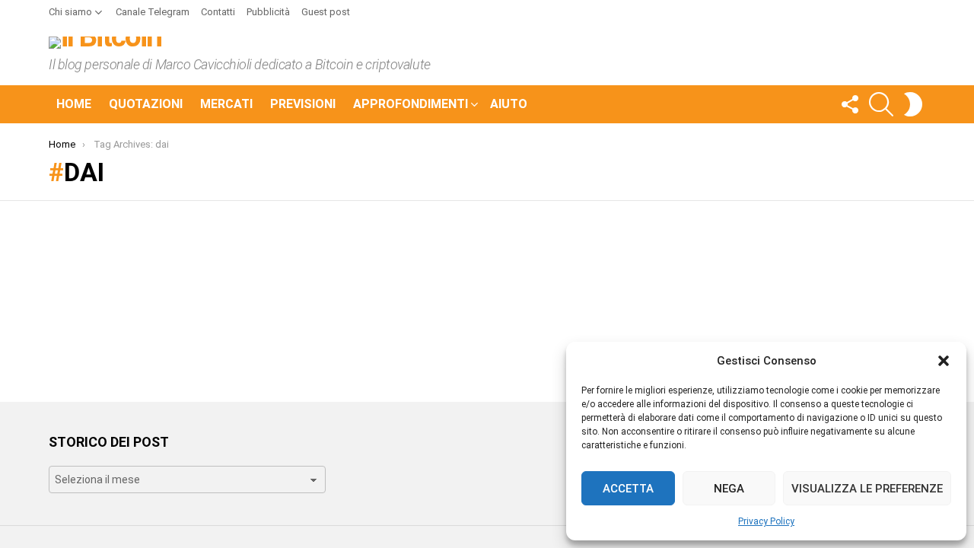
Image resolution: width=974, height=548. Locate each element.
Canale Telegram (152, 12)
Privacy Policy (766, 521)
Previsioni (303, 104)
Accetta (628, 488)
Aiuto (508, 104)
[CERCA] (881, 104)
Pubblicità (268, 12)
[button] (943, 360)
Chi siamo (70, 12)
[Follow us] (849, 104)
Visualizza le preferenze (867, 488)
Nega (729, 488)
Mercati (226, 104)
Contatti (218, 12)
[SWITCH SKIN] (913, 104)
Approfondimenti (410, 104)
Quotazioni (146, 104)
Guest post (325, 12)
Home (73, 104)
